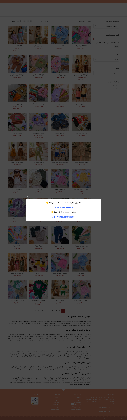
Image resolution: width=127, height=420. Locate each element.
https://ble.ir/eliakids (63, 207)
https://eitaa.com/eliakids (63, 217)
